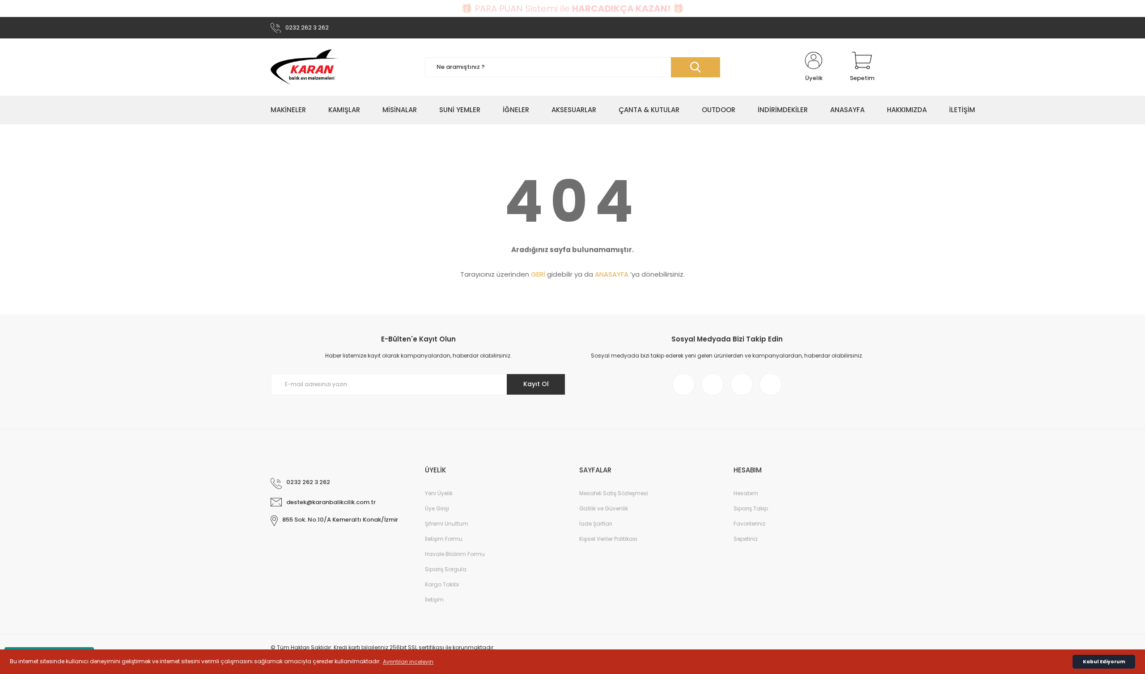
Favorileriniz (749, 523)
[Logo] (305, 67)
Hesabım (746, 493)
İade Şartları (595, 523)
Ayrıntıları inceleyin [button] (408, 662)
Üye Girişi (437, 508)
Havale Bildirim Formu (455, 554)
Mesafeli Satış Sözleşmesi (613, 493)
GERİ (538, 274)
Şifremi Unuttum (446, 523)
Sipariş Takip (751, 508)
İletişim (434, 599)
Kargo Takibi (442, 584)
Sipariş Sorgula (445, 569)
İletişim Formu (443, 539)
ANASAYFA (611, 274)
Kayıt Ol (536, 383)
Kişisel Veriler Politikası (608, 539)
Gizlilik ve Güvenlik (603, 508)
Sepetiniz (746, 539)
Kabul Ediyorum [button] (1104, 661)
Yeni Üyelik (439, 493)
